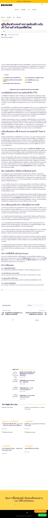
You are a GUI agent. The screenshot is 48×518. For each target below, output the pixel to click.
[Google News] (24, 512)
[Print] (12, 31)
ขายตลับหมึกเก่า (18, 197)
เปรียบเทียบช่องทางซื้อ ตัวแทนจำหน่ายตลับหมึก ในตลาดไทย (12, 80)
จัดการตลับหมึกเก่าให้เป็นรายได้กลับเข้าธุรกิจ (12, 83)
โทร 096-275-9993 (41, 511)
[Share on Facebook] (6, 31)
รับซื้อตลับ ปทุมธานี (26, 258)
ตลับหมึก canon (6, 421)
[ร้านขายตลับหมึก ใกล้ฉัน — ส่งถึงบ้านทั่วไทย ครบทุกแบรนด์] (12, 437)
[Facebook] (21, 512)
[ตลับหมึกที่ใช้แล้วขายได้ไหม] (35, 437)
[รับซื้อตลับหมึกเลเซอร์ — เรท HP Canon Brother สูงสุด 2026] (15, 390)
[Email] (36, 305)
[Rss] (27, 512)
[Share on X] (8, 31)
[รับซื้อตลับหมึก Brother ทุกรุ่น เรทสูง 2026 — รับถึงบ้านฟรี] (15, 382)
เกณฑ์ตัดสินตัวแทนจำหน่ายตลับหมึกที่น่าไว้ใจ (12, 77)
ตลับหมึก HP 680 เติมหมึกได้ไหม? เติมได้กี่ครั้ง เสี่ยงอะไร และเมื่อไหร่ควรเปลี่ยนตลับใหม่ (27, 374)
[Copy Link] (10, 31)
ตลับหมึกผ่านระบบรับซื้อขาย (35, 148)
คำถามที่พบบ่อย (29, 82)
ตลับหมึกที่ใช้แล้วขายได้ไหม (32, 448)
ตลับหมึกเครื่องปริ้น (5, 20)
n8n (5, 34)
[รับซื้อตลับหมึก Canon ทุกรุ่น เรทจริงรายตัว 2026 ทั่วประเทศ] (15, 397)
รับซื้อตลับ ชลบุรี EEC (31, 259)
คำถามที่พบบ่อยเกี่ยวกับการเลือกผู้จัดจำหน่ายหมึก (35, 77)
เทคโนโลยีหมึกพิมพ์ (25, 165)
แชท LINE (43, 515)
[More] (14, 31)
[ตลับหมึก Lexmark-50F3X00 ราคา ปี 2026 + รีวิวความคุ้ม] (35, 413)
